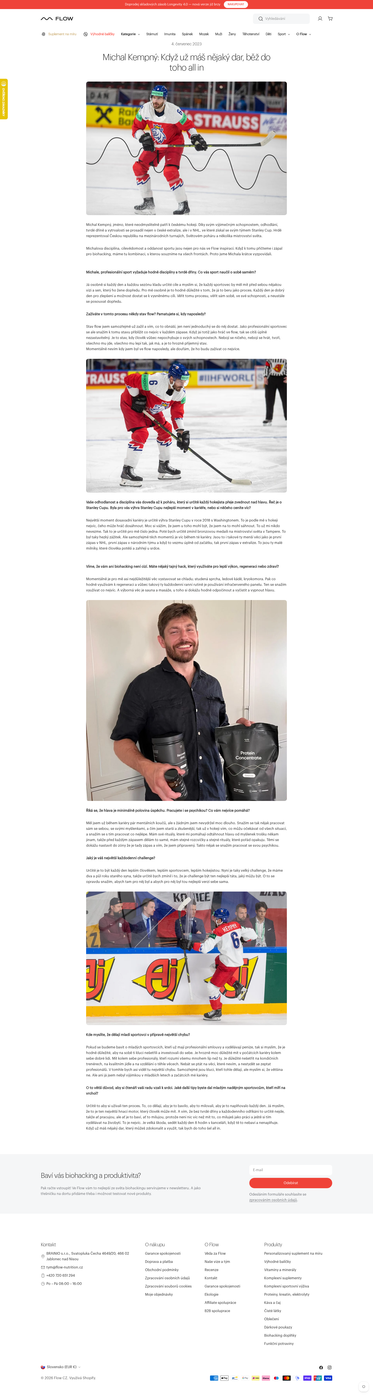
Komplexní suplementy (283, 1278)
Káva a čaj (272, 1303)
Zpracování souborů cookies (168, 1286)
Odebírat (291, 1183)
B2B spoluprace (217, 1311)
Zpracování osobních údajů (167, 1278)
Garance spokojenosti (163, 1253)
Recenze (211, 1270)
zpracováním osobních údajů (273, 1200)
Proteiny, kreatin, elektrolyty (286, 1294)
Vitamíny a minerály (280, 1270)
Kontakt (211, 1278)
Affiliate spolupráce (220, 1303)
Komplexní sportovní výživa (286, 1286)
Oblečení (271, 1319)
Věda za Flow (215, 1253)
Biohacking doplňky (280, 1335)
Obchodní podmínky (162, 1270)
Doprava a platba (159, 1262)
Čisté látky (272, 1311)
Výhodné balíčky (277, 1262)
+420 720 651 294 (60, 1275)
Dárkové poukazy (278, 1327)
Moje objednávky (159, 1294)
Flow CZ (60, 1378)
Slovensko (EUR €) (61, 1367)
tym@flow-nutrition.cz (64, 1267)
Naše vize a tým (217, 1262)
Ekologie (211, 1294)
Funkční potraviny (279, 1344)
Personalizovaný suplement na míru (293, 1253)
